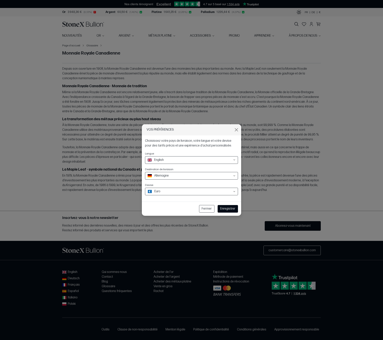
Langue (149, 153)
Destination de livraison (159, 169)
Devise (149, 185)
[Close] (236, 130)
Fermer (207, 209)
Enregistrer (227, 209)
